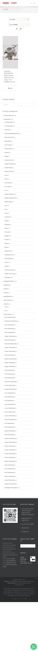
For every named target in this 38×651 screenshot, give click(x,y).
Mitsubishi (7, 224)
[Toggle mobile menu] (34, 3)
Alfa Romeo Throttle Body (11, 321)
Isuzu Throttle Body (9, 393)
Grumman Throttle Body (10, 381)
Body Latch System (9, 137)
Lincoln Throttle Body (10, 415)
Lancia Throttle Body (10, 408)
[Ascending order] (28, 19)
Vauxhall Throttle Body (10, 484)
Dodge (6, 156)
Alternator (7, 129)
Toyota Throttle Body (10, 480)
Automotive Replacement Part (12, 133)
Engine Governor (9, 171)
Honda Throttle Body (10, 385)
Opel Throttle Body (9, 434)
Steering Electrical (9, 254)
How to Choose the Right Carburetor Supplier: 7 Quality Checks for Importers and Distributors (27, 511)
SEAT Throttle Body (9, 472)
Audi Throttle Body (9, 325)
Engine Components (9, 164)
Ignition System (8, 202)
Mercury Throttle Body (10, 419)
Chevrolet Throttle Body (10, 344)
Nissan (6, 228)
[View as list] (20, 29)
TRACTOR (6, 304)
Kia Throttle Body (9, 400)
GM (5, 190)
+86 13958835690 (11, 561)
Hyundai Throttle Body (10, 389)
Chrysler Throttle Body (10, 347)
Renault (6, 243)
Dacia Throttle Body (9, 355)
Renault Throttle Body (10, 461)
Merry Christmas (25, 528)
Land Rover (7, 217)
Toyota (6, 266)
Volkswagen (8, 277)
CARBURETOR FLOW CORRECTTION (26, 519)
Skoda (6, 247)
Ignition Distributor (9, 194)
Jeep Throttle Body (9, 397)
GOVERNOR (6, 285)
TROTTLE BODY (7, 314)
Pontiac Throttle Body (10, 450)
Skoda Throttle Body (10, 476)
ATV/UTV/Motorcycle (9, 115)
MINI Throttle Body (9, 427)
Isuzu (6, 205)
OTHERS (6, 292)
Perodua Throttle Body (10, 438)
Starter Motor (8, 251)
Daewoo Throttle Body (10, 359)
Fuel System (8, 186)
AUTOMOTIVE (7, 119)
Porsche (7, 239)
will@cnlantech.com (11, 562)
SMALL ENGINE (7, 300)
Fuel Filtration (8, 183)
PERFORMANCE (7, 296)
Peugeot (7, 236)
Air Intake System (9, 126)
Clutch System (8, 145)
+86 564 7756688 (10, 559)
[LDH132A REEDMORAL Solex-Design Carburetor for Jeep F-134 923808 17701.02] (10, 52)
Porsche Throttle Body (10, 453)
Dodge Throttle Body (10, 366)
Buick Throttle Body (9, 332)
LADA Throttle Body (9, 404)
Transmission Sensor (9, 270)
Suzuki (6, 262)
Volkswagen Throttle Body (11, 487)
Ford (6, 179)
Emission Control (9, 160)
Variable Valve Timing (10, 273)
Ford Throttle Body (9, 374)
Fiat (6, 175)
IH (5, 310)
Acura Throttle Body (9, 317)
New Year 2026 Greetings (27, 524)
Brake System (8, 141)
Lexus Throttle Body (9, 412)
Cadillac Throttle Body (10, 336)
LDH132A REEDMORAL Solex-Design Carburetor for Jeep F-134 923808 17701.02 (9, 76)
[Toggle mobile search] (31, 3)
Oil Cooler (7, 232)
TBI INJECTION (25, 531)
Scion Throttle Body (9, 468)
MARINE (6, 289)
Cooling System (8, 148)
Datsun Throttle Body (10, 362)
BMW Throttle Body (9, 328)
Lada (6, 213)
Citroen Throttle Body (10, 351)
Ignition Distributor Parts (10, 198)
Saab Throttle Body (9, 465)
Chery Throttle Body (9, 340)
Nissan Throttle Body (10, 431)
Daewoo (7, 152)
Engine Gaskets (8, 167)
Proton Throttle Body (10, 457)
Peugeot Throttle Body (10, 442)
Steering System (9, 258)
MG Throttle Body (9, 423)
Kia (5, 209)
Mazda (6, 220)
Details (11, 88)
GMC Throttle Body (9, 378)
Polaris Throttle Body (10, 446)
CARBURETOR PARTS (9, 281)
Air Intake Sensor (9, 122)
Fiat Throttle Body (9, 370)
